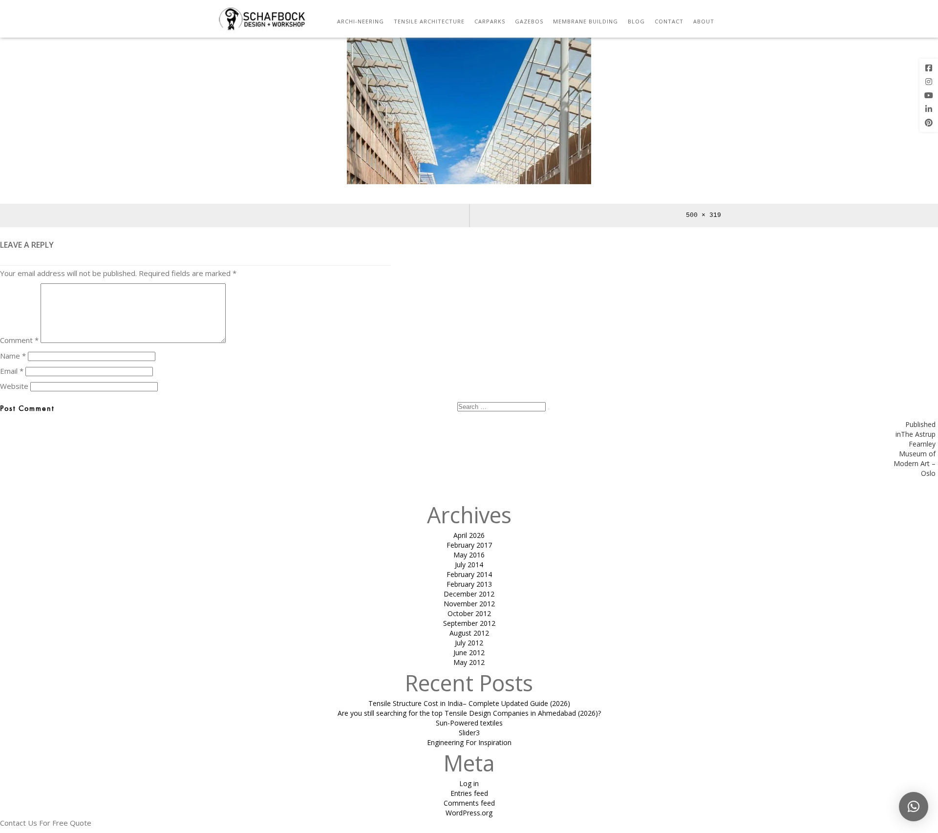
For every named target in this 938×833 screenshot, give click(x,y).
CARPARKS (489, 21)
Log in (469, 783)
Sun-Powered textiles (469, 722)
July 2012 (469, 642)
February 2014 (469, 574)
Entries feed (469, 793)
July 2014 (469, 564)
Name (13, 356)
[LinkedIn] (929, 109)
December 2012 (469, 593)
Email (11, 371)
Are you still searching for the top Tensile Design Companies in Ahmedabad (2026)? (469, 713)
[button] (913, 806)
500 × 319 (703, 215)
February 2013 (469, 584)
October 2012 (469, 613)
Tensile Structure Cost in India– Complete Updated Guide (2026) (469, 703)
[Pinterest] (929, 122)
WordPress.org (469, 812)
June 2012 (469, 652)
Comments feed (469, 803)
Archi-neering (360, 21)
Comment (19, 340)
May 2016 (469, 554)
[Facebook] (929, 68)
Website (14, 386)
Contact (669, 21)
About (703, 21)
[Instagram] (929, 81)
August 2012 (469, 633)
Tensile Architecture (429, 21)
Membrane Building (585, 21)
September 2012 (469, 623)
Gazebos (529, 21)
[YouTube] (929, 95)
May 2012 (469, 662)
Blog (636, 21)
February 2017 (469, 545)
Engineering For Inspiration (469, 742)
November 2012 (469, 603)
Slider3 (469, 732)
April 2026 (469, 535)
